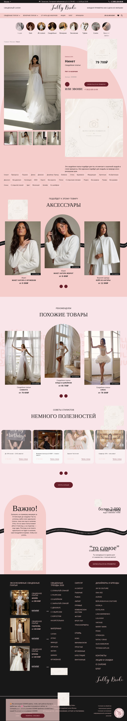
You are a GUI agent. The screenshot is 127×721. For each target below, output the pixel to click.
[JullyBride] (63, 7)
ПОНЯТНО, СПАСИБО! (33, 716)
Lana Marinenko (103, 614)
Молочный (36, 185)
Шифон (54, 655)
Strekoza (100, 635)
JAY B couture (102, 588)
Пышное (25, 175)
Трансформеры (82, 625)
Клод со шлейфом (63, 383)
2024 (71, 56)
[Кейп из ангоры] (102, 248)
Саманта (24, 390)
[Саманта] (23, 358)
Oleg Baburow (102, 644)
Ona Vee (99, 593)
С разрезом (56, 595)
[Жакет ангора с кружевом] (23, 248)
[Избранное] (118, 15)
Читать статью (23, 459)
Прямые (78, 605)
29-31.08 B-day (109, 15)
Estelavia (67, 56)
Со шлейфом (54, 185)
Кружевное (80, 175)
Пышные (79, 593)
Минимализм (81, 643)
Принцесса (14, 175)
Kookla (99, 605)
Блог (98, 669)
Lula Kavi (100, 618)
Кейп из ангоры (103, 280)
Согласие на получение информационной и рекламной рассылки (102, 713)
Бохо (77, 638)
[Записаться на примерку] (119, 713)
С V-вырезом (56, 612)
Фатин (53, 651)
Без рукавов (113, 180)
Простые (79, 647)
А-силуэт (79, 588)
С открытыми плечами (73, 180)
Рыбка (77, 597)
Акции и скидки (104, 660)
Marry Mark (101, 627)
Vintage (99, 622)
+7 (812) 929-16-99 (91, 89)
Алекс (103, 390)
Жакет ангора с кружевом (24, 280)
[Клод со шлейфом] (62, 351)
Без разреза (95, 180)
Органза (54, 647)
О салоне (101, 664)
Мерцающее (92, 175)
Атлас (53, 638)
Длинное (41, 175)
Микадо (54, 642)
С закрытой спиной (60, 603)
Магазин (12, 42)
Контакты (101, 655)
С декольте (56, 608)
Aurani (99, 597)
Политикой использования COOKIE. (26, 711)
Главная (6, 42)
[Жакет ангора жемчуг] (62, 241)
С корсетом (56, 616)
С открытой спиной (17, 185)
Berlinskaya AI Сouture (106, 601)
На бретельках (113, 175)
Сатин (53, 634)
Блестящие (80, 655)
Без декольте (17, 180)
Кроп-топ (79, 621)
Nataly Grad (101, 639)
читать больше (63, 485)
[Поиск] (121, 15)
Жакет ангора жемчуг (63, 273)
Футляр (78, 616)
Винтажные (80, 660)
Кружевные (80, 651)
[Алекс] (102, 358)
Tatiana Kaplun (102, 648)
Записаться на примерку (96, 84)
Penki (98, 631)
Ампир (78, 601)
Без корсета (52, 180)
